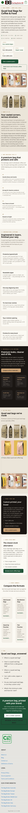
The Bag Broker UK (6, 800)
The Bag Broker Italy (7, 803)
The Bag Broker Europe (8, 791)
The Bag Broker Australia (8, 788)
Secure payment (6, 776)
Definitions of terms (7, 764)
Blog (2, 758)
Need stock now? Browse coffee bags (12, 67)
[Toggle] (2, 658)
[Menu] (2, 2)
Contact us (4, 761)
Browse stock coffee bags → (13, 571)
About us (3, 755)
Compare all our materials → (11, 370)
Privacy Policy (5, 773)
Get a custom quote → (9, 61)
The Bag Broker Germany (8, 806)
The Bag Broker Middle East (9, 797)
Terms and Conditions (7, 779)
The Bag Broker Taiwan (8, 794)
